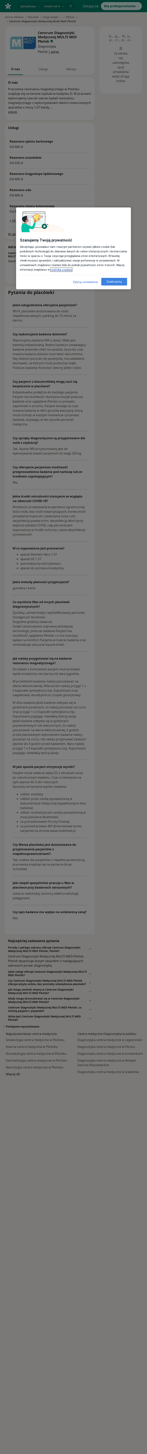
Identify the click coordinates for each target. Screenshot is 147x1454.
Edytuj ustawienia (85, 282)
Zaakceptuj (114, 281)
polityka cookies (61, 269)
